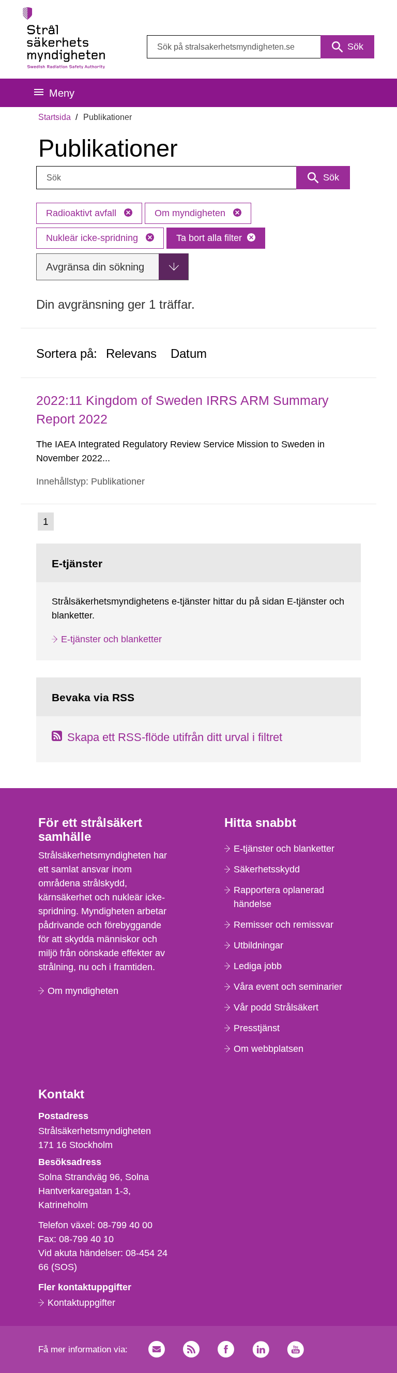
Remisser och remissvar (283, 924)
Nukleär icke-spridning (93, 238)
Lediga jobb (258, 966)
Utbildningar (258, 945)
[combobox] (260, 46)
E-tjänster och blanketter (111, 639)
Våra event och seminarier (288, 987)
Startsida (54, 117)
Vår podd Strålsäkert (276, 1007)
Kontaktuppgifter (81, 1302)
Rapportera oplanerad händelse (279, 897)
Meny (61, 93)
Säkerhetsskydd (267, 869)
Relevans (131, 353)
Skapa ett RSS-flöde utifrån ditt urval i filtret (174, 737)
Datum (189, 353)
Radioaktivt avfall (82, 213)
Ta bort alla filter (209, 238)
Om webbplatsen (268, 1049)
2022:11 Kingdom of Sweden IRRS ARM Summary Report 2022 (182, 409)
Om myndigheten (191, 213)
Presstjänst (257, 1028)
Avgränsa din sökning (95, 267)
